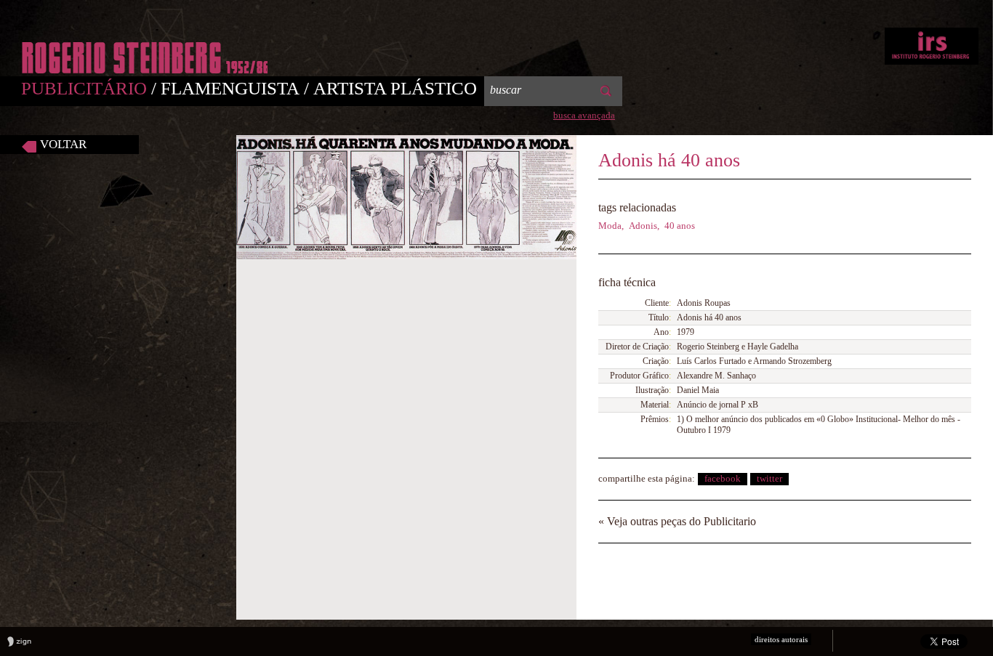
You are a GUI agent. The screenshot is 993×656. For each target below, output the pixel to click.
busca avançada (584, 115)
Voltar (63, 144)
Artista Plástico (395, 88)
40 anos (679, 225)
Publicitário (91, 88)
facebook (722, 478)
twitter (769, 478)
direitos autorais (781, 639)
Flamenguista (237, 88)
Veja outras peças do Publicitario (677, 521)
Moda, (611, 225)
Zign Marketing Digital (19, 641)
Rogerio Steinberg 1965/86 (145, 58)
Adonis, (644, 225)
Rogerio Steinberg (931, 46)
